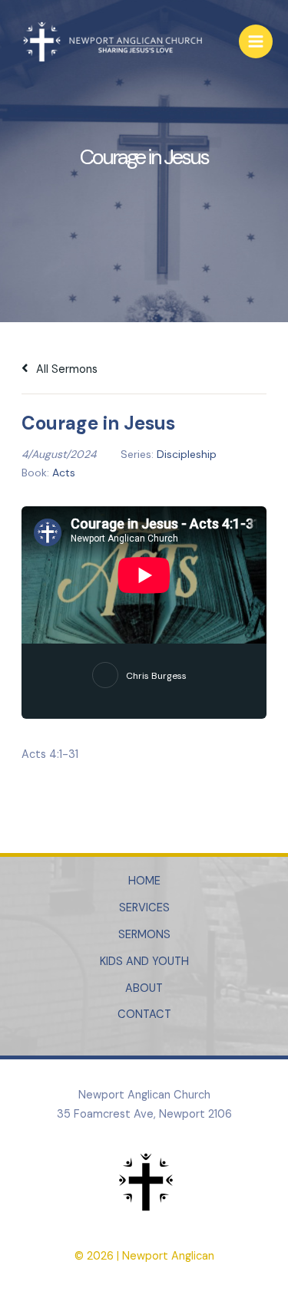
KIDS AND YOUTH (144, 961)
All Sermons (65, 369)
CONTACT (144, 1014)
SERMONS (144, 934)
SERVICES (144, 908)
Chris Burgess (156, 676)
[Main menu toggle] (256, 41)
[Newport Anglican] (111, 41)
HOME (144, 881)
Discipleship (187, 454)
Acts (63, 472)
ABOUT (144, 988)
